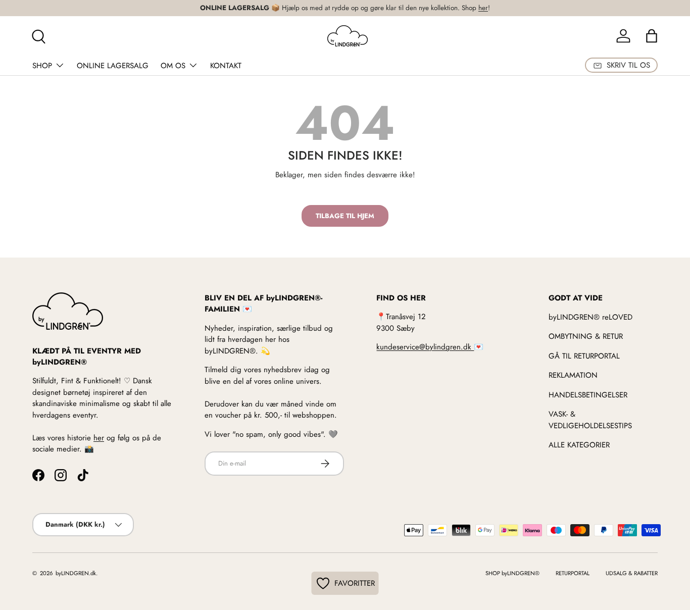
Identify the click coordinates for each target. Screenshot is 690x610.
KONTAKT (225, 65)
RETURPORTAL (572, 573)
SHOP (42, 65)
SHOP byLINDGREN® (512, 573)
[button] (651, 36)
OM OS (173, 65)
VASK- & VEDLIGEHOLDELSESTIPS (590, 420)
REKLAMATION (573, 375)
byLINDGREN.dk (75, 573)
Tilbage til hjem (345, 216)
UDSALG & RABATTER (632, 573)
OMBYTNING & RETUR (586, 336)
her (483, 8)
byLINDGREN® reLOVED (590, 316)
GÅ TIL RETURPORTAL (584, 355)
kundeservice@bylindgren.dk (425, 346)
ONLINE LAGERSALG (113, 65)
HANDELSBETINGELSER (588, 394)
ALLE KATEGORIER (579, 444)
